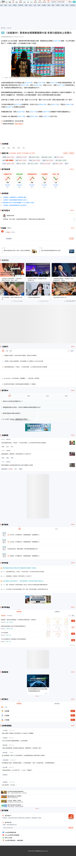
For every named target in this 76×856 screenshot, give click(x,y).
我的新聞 (72, 5)
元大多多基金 (4, 632)
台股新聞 (9, 28)
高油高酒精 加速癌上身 (59, 297)
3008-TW (42, 104)
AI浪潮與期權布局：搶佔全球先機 (13, 121)
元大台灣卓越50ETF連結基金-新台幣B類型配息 (13, 639)
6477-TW (61, 85)
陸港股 (20, 2)
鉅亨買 (40, 2)
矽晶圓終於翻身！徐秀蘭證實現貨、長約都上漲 (38, 279)
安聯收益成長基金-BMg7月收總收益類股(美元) (13, 626)
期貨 (39, 5)
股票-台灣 (8, 635)
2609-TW (46, 112)
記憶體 (7, 711)
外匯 (28, 2)
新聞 (10, 2)
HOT (9, 534)
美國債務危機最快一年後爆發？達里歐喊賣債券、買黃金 (63, 279)
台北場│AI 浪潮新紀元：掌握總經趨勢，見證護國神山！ (24, 542)
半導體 (7, 720)
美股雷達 (8, 450)
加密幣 (35, 2)
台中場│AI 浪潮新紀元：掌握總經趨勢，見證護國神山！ (24, 535)
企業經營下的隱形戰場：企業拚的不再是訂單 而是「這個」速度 (12, 279)
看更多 (72, 210)
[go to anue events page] (67, 2)
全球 (31, 2)
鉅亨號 (44, 2)
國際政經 (8, 439)
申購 (73, 621)
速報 (26, 5)
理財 (53, 5)
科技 (10, 5)
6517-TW (18, 104)
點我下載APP (19, 124)
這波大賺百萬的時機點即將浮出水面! (50, 250)
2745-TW (41, 82)
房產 (49, 5)
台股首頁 (65, 153)
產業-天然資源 (9, 622)
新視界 (58, 5)
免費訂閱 (71, 827)
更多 (66, 163)
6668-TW (10, 107)
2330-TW (56, 41)
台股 (13, 2)
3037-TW (21, 116)
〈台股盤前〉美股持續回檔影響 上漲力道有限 (14, 205)
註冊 (74, 2)
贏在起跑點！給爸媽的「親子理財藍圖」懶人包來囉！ (23, 153)
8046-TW (33, 116)
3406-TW (69, 104)
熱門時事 (20, 5)
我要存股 (72, 153)
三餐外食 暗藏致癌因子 (34, 297)
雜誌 (67, 5)
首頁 (6, 2)
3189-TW (46, 116)
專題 (63, 5)
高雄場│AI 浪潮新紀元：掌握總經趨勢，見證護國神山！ (24, 556)
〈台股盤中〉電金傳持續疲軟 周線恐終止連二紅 (14, 200)
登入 (72, 2)
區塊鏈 (44, 5)
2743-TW (28, 82)
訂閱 (48, 2)
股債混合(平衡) (9, 628)
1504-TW (37, 85)
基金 (24, 2)
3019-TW (55, 104)
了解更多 (71, 169)
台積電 (7, 715)
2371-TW (24, 85)
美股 (17, 2)
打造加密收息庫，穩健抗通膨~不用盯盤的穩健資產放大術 (22, 549)
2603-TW (20, 112)
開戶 (73, 627)
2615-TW (33, 112)
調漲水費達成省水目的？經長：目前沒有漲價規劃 (17, 250)
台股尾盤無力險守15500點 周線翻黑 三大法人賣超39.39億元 (18, 202)
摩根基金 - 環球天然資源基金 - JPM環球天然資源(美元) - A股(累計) (18, 620)
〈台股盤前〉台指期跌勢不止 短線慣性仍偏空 (14, 197)
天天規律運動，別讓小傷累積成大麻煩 (12, 298)
